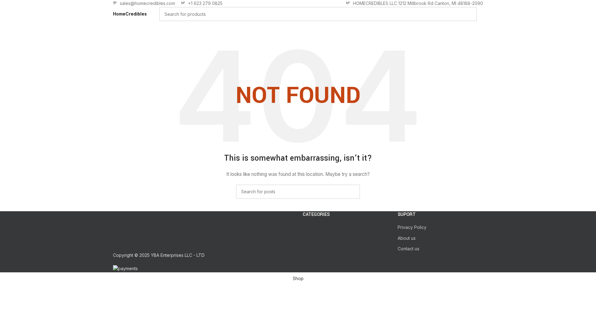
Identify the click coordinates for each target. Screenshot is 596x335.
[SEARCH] (470, 14)
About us (407, 238)
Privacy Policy (412, 227)
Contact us (408, 248)
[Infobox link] (144, 3)
